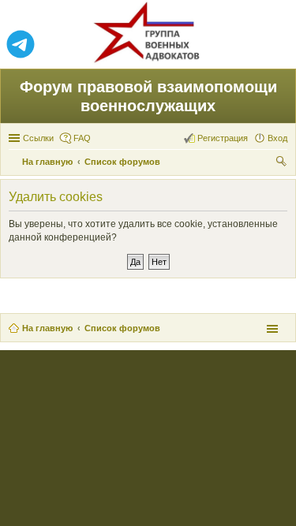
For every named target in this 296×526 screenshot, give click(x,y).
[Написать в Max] (275, 45)
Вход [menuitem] (277, 138)
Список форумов (122, 328)
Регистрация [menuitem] (222, 138)
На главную (47, 328)
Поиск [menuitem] (282, 163)
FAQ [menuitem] (82, 138)
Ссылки (38, 138)
